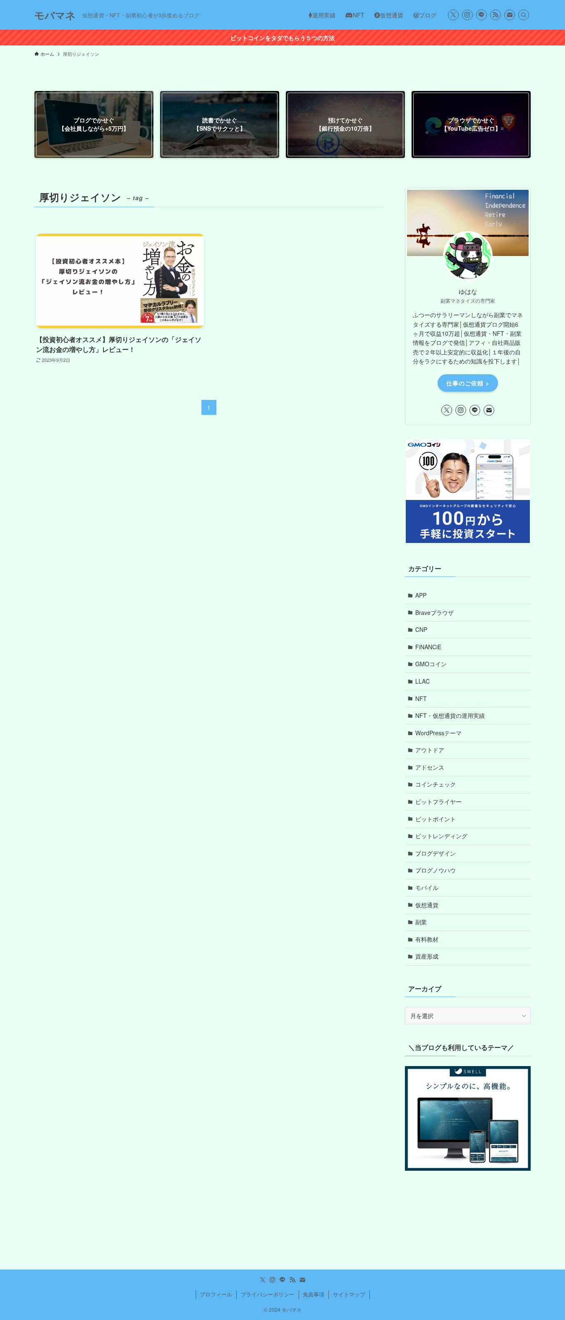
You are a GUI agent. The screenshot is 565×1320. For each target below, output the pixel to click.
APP (420, 595)
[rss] (495, 15)
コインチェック (435, 784)
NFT (421, 698)
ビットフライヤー (438, 801)
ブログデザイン (435, 853)
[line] (481, 15)
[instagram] (467, 15)
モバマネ (55, 15)
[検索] (523, 15)
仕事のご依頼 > (467, 383)
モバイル (426, 887)
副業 (421, 922)
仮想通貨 (426, 905)
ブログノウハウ (435, 870)
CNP (421, 629)
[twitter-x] (453, 15)
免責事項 (313, 1294)
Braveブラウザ (434, 612)
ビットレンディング (441, 836)
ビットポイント (435, 819)
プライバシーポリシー (267, 1294)
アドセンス (429, 767)
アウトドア (429, 750)
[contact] (509, 15)
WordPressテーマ (438, 733)
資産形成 (426, 956)
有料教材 (426, 939)
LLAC (422, 681)
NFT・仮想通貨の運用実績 (450, 715)
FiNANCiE (428, 647)
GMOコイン (431, 664)
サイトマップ (349, 1294)
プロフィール (216, 1294)
